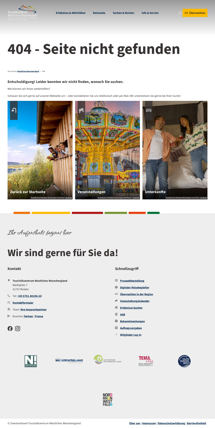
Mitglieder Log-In (130, 335)
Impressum (149, 423)
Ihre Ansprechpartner (33, 310)
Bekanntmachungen (132, 321)
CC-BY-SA (68, 198)
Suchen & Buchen (123, 13)
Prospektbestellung (132, 281)
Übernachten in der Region (136, 294)
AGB (122, 315)
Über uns (134, 423)
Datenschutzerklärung (171, 423)
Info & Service (150, 13)
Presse (39, 316)
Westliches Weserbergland (28, 71)
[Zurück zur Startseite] (23, 12)
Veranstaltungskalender (135, 301)
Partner (28, 316)
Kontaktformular (23, 303)
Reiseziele (99, 13)
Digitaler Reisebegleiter (134, 288)
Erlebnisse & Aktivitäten (70, 13)
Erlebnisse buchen (131, 308)
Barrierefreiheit (196, 423)
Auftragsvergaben (131, 328)
